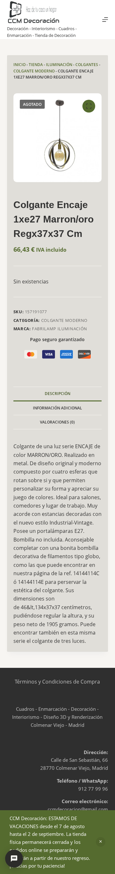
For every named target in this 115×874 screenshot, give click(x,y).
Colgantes (86, 64)
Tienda (36, 64)
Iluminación (59, 64)
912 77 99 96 (93, 789)
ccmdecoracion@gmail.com (78, 809)
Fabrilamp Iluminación (59, 329)
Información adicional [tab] (57, 408)
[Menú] (105, 19)
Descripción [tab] (57, 393)
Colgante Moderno (34, 71)
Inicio (19, 64)
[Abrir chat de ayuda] (14, 859)
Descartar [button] (100, 842)
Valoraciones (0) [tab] (57, 422)
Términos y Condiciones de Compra (57, 681)
